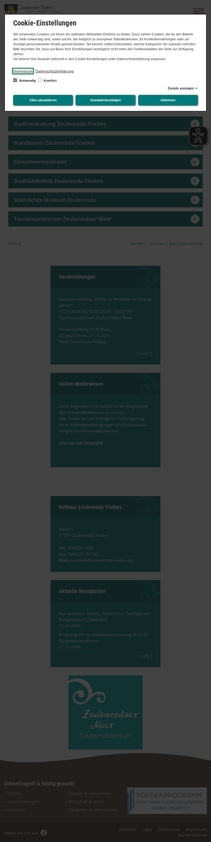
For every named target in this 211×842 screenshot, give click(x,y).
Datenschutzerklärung (54, 71)
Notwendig (27, 81)
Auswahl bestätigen (105, 100)
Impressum (23, 71)
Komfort (50, 81)
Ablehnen (167, 100)
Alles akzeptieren (43, 100)
